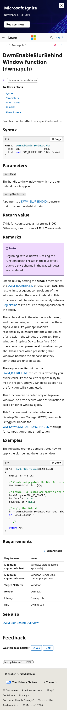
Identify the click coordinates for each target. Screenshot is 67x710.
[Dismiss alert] (61, 5)
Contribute (9, 695)
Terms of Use (45, 700)
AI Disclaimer (10, 690)
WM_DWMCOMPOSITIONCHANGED (26, 427)
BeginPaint (10, 305)
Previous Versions (32, 690)
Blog (49, 690)
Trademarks (9, 705)
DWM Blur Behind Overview (21, 623)
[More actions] (61, 45)
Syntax (9, 93)
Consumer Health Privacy (17, 700)
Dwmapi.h (18, 45)
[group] (33, 500)
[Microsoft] (33, 37)
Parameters (12, 98)
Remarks (10, 107)
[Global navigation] (3, 37)
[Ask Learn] (55, 45)
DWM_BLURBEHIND (34, 201)
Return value (12, 102)
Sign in (60, 37)
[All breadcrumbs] (6, 45)
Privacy (23, 695)
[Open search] (51, 37)
